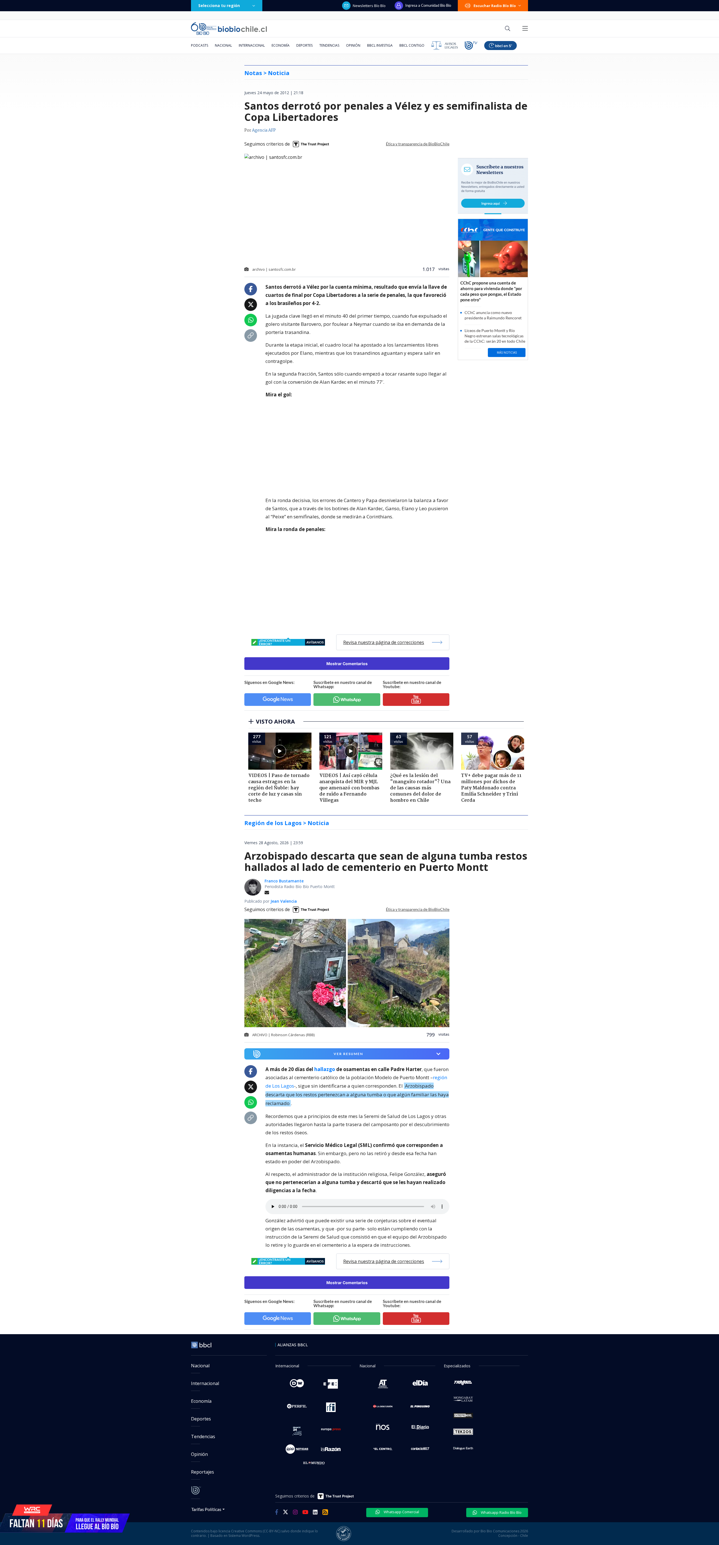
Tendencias (329, 45)
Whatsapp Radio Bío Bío (501, 1512)
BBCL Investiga (380, 45)
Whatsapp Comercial (401, 1511)
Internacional (252, 45)
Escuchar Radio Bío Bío (495, 5)
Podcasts (199, 45)
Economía (281, 45)
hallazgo (324, 1069)
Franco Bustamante (284, 881)
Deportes (304, 45)
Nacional (223, 45)
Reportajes (202, 1472)
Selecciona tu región (219, 5)
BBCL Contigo (411, 45)
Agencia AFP (264, 130)
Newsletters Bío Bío (369, 5)
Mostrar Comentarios (347, 663)
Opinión (353, 45)
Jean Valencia (283, 901)
